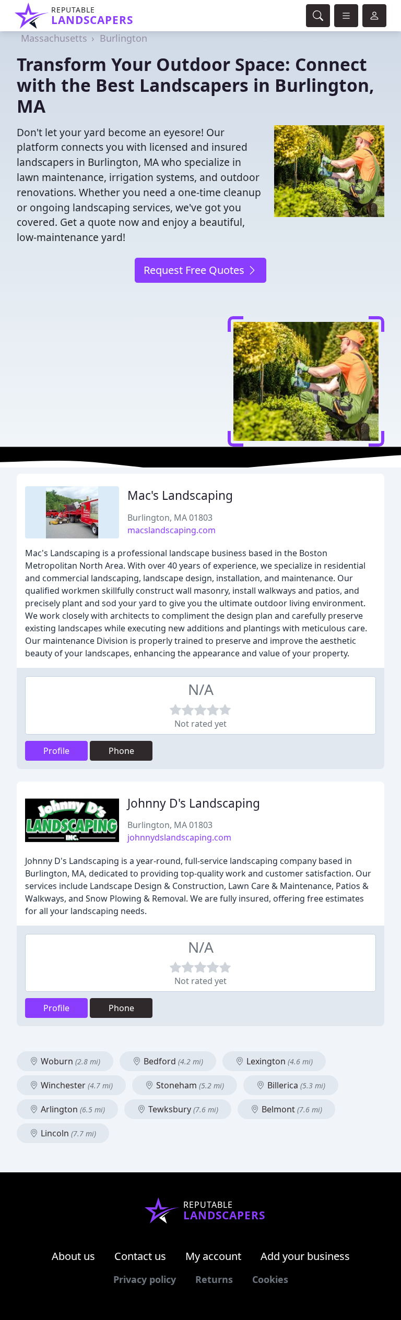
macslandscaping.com (171, 530)
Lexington (278, 1061)
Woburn (69, 1061)
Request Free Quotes (195, 270)
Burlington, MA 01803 (170, 517)
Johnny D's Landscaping (193, 803)
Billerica (295, 1085)
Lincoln (67, 1133)
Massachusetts (54, 38)
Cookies (270, 1279)
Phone (121, 751)
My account (213, 1256)
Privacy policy (144, 1279)
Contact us (140, 1256)
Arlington (72, 1109)
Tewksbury (182, 1109)
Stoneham (189, 1085)
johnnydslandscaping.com (179, 837)
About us (73, 1256)
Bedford (172, 1061)
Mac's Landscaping (180, 495)
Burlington (123, 38)
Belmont (291, 1109)
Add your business (305, 1256)
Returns (214, 1279)
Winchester (76, 1085)
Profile (56, 751)
